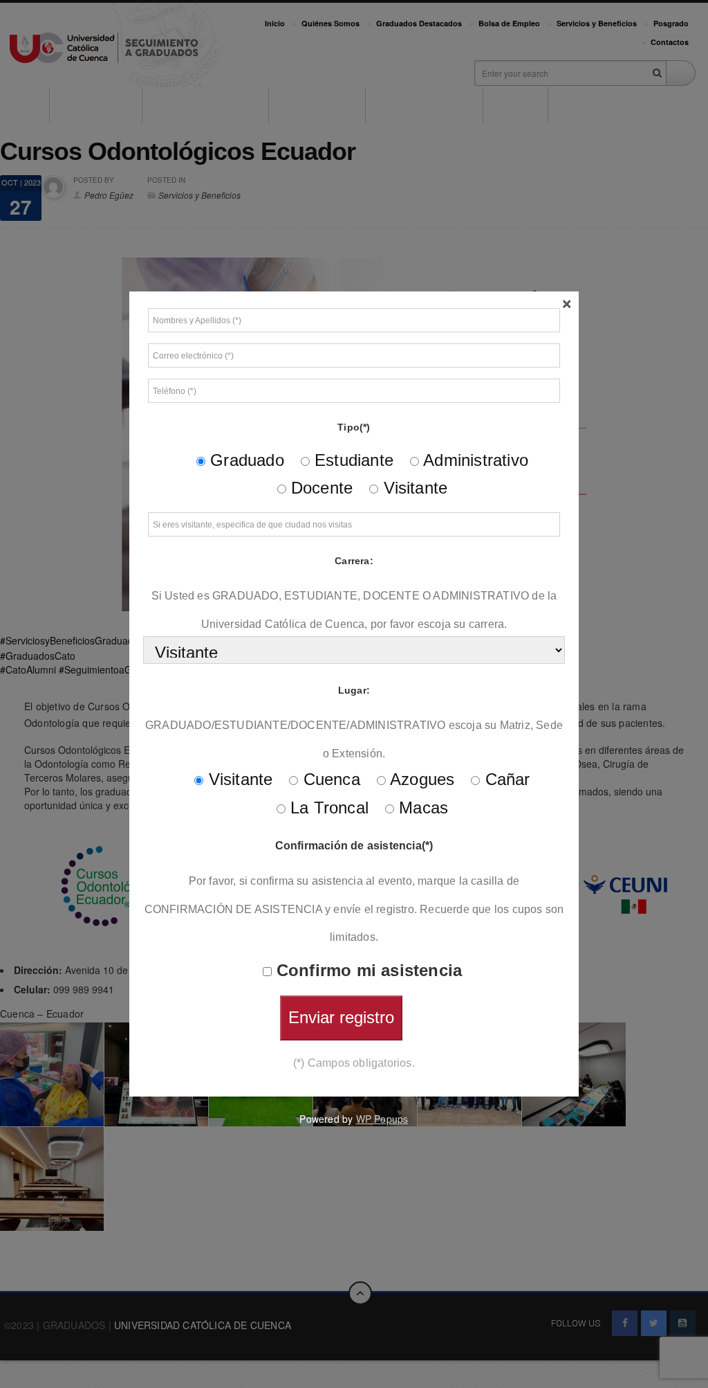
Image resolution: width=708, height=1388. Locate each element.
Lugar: (354, 690)
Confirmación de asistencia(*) (354, 845)
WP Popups (382, 1119)
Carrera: (354, 560)
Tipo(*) (353, 427)
